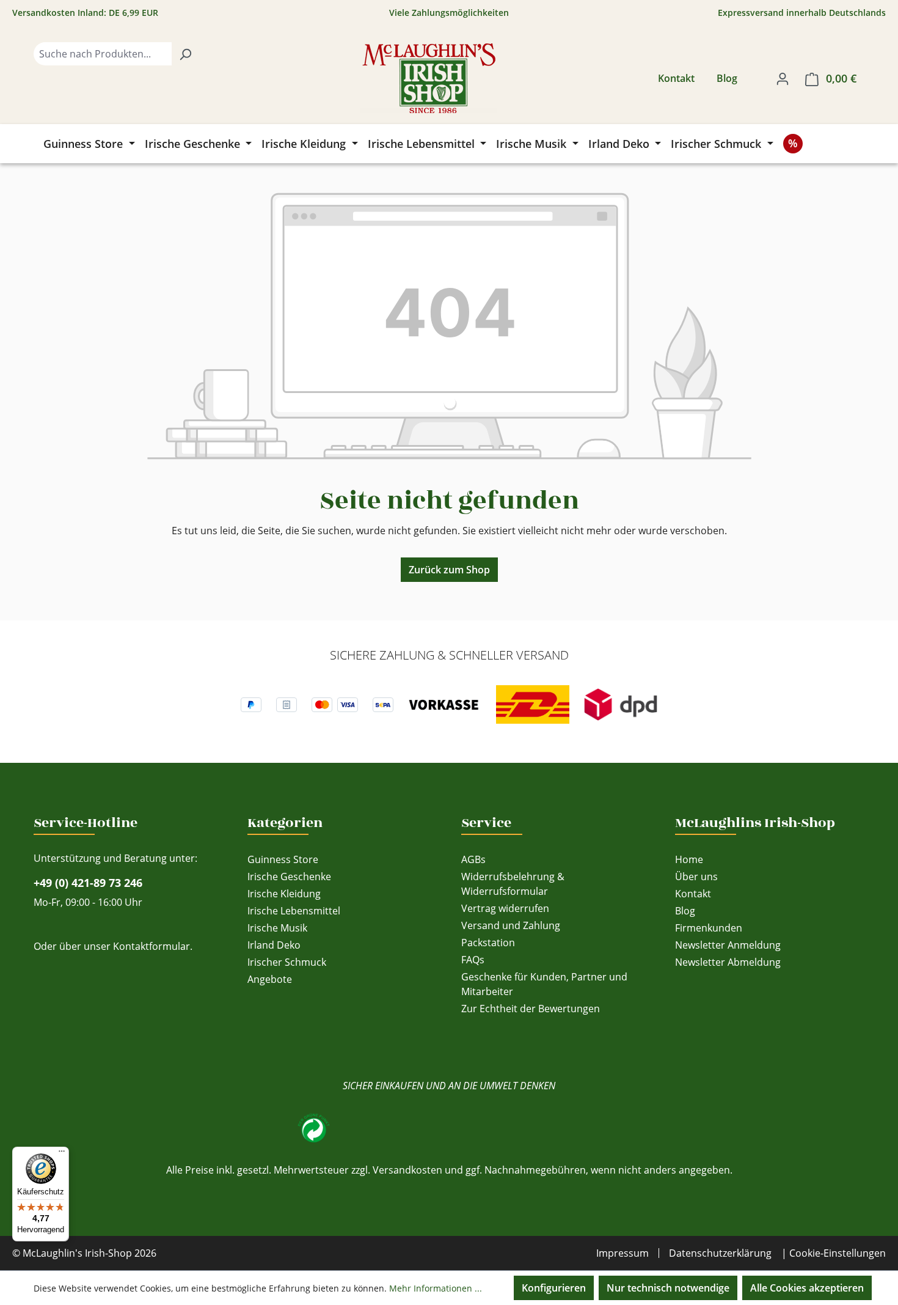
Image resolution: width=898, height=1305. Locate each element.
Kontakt (676, 78)
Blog (727, 78)
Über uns (696, 876)
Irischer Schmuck (286, 962)
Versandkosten (407, 1170)
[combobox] (103, 53)
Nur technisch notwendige (668, 1288)
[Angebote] (793, 143)
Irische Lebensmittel (293, 910)
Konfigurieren (554, 1288)
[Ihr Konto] (782, 78)
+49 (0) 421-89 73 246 (88, 882)
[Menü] (61, 1154)
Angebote (269, 979)
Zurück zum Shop (449, 569)
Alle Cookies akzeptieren (807, 1288)
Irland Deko (274, 945)
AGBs (473, 859)
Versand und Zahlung (510, 925)
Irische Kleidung (284, 893)
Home (689, 859)
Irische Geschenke (289, 876)
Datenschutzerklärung (720, 1253)
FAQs (472, 959)
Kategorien (285, 822)
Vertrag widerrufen (505, 908)
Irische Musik (277, 928)
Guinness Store (282, 859)
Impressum (622, 1253)
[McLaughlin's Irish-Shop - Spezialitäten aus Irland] (428, 78)
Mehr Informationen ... (435, 1288)
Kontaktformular (151, 946)
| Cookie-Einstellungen (833, 1253)
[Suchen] (185, 53)
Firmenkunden (708, 928)
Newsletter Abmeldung (728, 962)
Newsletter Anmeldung (728, 945)
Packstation (488, 942)
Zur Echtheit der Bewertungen (530, 1008)
